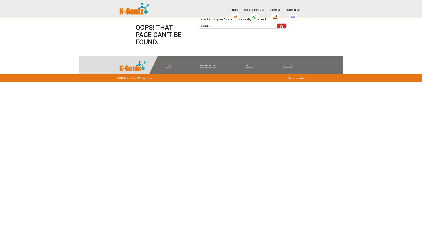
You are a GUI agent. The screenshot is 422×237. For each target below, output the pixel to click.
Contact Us (293, 10)
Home (235, 10)
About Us (275, 10)
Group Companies (254, 10)
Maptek (302, 78)
